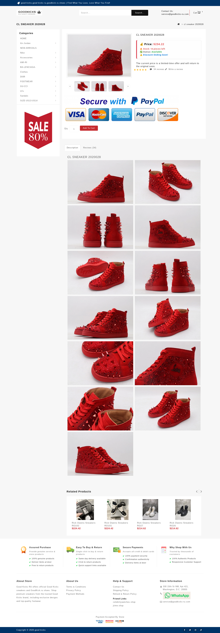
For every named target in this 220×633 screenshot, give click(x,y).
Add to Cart (89, 128)
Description (72, 148)
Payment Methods (75, 594)
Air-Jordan (25, 43)
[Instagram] (195, 630)
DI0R (22, 77)
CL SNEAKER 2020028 (84, 157)
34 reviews (159, 69)
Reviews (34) (89, 148)
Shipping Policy (121, 590)
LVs (22, 91)
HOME (23, 38)
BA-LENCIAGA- (28, 67)
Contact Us (118, 587)
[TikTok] (201, 630)
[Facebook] (185, 630)
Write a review (175, 69)
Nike (22, 53)
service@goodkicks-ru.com (176, 602)
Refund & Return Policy (125, 594)
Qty (66, 128)
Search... (139, 13)
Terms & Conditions (76, 587)
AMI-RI (23, 62)
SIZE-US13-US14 (29, 100)
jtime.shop (118, 605)
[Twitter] (190, 630)
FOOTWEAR (26, 81)
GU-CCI (24, 86)
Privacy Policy (73, 590)
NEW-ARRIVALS (28, 48)
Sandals (24, 96)
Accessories (26, 57)
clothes (24, 72)
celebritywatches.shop (124, 602)
